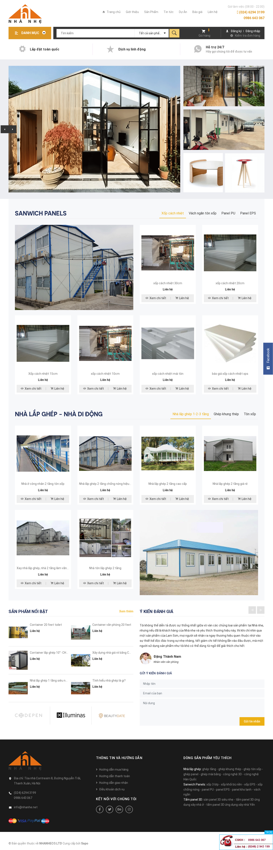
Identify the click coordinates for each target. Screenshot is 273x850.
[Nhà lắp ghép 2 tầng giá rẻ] (230, 453)
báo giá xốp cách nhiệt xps (230, 373)
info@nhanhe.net (26, 807)
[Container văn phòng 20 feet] (80, 632)
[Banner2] (223, 129)
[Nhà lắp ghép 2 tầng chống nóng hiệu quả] (105, 453)
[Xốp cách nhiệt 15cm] (43, 343)
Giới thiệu (132, 12)
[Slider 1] (94, 129)
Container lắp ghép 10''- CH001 (50, 652)
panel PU (208, 789)
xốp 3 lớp (212, 784)
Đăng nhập (252, 31)
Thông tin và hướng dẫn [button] (119, 758)
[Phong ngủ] (199, 552)
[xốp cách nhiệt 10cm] (105, 343)
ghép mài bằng (211, 774)
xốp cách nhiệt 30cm (167, 283)
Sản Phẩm (151, 12)
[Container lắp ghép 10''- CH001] (18, 660)
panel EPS (223, 789)
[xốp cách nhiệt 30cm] (167, 253)
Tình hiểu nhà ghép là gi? (109, 680)
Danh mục (30, 33)
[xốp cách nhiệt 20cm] (230, 253)
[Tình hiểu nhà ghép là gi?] (80, 688)
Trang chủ (113, 12)
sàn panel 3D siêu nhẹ (218, 799)
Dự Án (183, 12)
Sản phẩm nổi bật (28, 611)
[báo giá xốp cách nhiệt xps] (230, 343)
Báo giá (197, 12)
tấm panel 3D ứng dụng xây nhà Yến (230, 804)
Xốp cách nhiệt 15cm (43, 373)
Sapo (84, 843)
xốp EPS (249, 784)
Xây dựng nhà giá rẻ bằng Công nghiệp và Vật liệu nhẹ (128, 652)
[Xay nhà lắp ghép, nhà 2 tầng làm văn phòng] (43, 538)
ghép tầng (209, 769)
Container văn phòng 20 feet (111, 624)
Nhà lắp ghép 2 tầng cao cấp (167, 483)
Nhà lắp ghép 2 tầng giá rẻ (230, 483)
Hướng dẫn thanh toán (114, 776)
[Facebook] (99, 809)
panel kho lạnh (241, 789)
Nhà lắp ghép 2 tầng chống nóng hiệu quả (107, 483)
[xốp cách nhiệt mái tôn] (167, 343)
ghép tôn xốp (252, 769)
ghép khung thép (229, 769)
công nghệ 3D (232, 774)
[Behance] (119, 809)
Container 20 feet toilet (46, 624)
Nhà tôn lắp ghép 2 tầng (105, 568)
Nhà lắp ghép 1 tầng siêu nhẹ (49, 680)
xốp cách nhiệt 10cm (105, 373)
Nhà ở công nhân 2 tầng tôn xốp (42, 483)
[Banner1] (223, 86)
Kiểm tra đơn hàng (247, 35)
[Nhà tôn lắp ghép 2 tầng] (105, 538)
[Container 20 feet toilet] (18, 632)
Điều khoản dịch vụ (112, 789)
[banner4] (244, 172)
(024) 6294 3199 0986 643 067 (251, 15)
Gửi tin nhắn (252, 721)
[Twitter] (109, 809)
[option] (94, 129)
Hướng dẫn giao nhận (113, 782)
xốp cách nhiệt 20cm (230, 283)
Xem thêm (126, 611)
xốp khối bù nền (231, 784)
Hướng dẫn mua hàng (113, 769)
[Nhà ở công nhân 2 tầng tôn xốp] (43, 453)
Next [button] (12, 129)
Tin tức (169, 12)
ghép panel (190, 774)
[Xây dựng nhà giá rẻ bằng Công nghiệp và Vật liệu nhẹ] (80, 660)
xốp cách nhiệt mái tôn (167, 373)
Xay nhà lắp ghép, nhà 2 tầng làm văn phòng (46, 568)
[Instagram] (129, 809)
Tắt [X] (268, 832)
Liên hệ (213, 12)
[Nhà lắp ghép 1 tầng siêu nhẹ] (18, 688)
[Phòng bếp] (74, 267)
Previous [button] (5, 129)
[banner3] (203, 172)
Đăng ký (236, 31)
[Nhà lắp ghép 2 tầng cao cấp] (167, 453)
